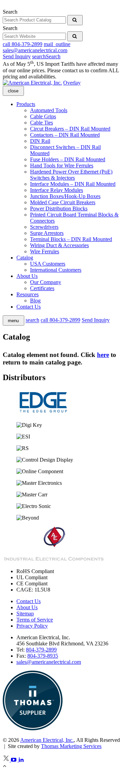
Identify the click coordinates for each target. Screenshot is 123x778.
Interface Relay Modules (56, 190)
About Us (27, 276)
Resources (27, 294)
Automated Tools (48, 110)
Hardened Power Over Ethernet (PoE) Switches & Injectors (71, 175)
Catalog (24, 257)
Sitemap (25, 613)
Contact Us (28, 307)
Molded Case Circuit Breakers (62, 202)
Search (10, 12)
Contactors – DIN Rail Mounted (65, 135)
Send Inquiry (17, 56)
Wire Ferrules (44, 251)
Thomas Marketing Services (71, 746)
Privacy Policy (32, 626)
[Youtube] (15, 760)
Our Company (45, 282)
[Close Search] (3, 6)
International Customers (55, 270)
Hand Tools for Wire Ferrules (61, 165)
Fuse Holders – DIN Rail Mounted (67, 159)
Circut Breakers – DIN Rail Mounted (70, 129)
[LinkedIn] (22, 760)
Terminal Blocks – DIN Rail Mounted (71, 239)
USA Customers (47, 264)
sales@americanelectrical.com (48, 662)
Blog (35, 300)
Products (25, 104)
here (103, 354)
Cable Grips (43, 116)
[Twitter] (7, 760)
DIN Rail (40, 141)
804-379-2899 (41, 650)
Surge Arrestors (47, 233)
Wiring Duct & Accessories (59, 245)
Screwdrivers (44, 227)
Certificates (42, 288)
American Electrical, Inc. (47, 740)
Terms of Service (34, 620)
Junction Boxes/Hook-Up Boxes (65, 196)
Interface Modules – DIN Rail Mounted (72, 184)
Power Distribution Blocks (58, 208)
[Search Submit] (75, 20)
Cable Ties (41, 122)
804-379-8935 (42, 656)
